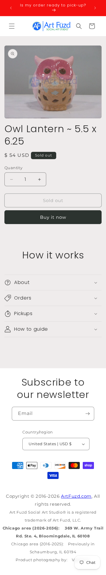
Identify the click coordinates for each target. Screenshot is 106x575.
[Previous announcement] (10, 7)
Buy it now (53, 217)
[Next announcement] (95, 7)
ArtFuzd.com (76, 496)
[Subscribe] (87, 414)
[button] (11, 26)
